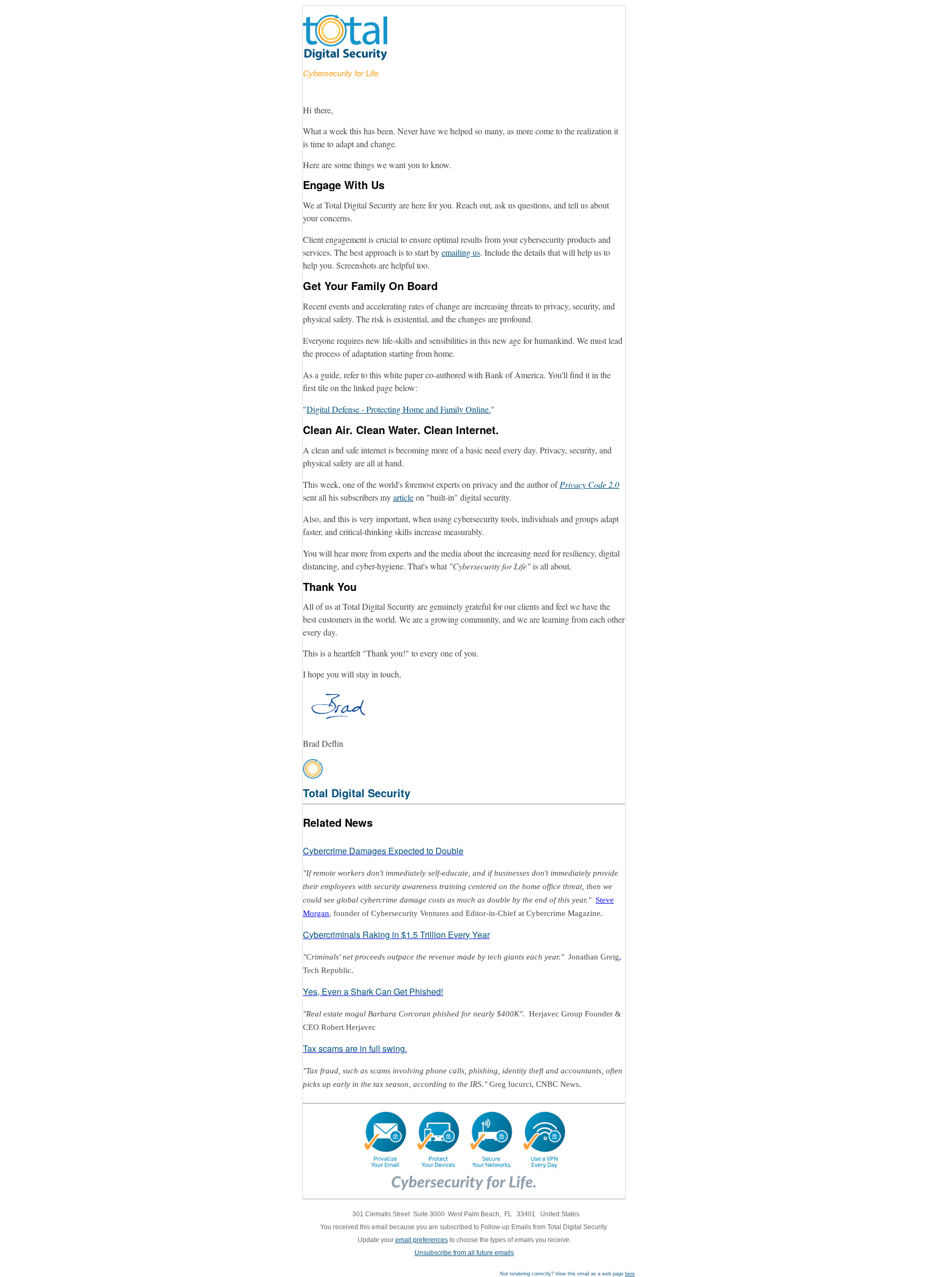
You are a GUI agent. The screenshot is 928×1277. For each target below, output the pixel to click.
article (403, 497)
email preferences (421, 1240)
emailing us (460, 252)
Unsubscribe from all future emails (464, 1253)
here (630, 1273)
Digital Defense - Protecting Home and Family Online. (399, 409)
